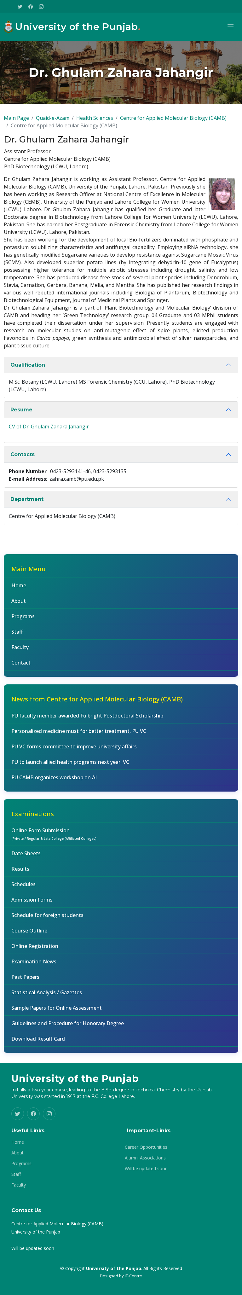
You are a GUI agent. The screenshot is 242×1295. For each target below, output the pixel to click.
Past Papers (25, 976)
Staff (17, 631)
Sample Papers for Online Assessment (56, 1007)
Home (18, 585)
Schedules (23, 884)
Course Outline (29, 930)
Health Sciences (94, 117)
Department (26, 499)
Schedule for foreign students (47, 915)
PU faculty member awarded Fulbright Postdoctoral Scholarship (87, 715)
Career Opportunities (146, 1147)
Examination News (33, 961)
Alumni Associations (145, 1158)
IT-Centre (133, 1276)
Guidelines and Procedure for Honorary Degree (67, 1023)
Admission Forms (32, 899)
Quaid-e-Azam (52, 117)
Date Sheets (26, 853)
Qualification (27, 365)
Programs (23, 616)
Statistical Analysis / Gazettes (46, 992)
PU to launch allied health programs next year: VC (70, 761)
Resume (21, 410)
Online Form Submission (53, 834)
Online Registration (34, 946)
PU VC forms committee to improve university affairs (74, 746)
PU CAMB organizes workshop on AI (54, 777)
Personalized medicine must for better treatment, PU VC (78, 731)
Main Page (16, 117)
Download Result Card (38, 1038)
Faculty (20, 647)
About (18, 600)
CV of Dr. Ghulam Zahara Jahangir (49, 426)
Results (20, 868)
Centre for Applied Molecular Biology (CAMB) (173, 117)
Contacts (22, 454)
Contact (21, 662)
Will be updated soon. (147, 1168)
